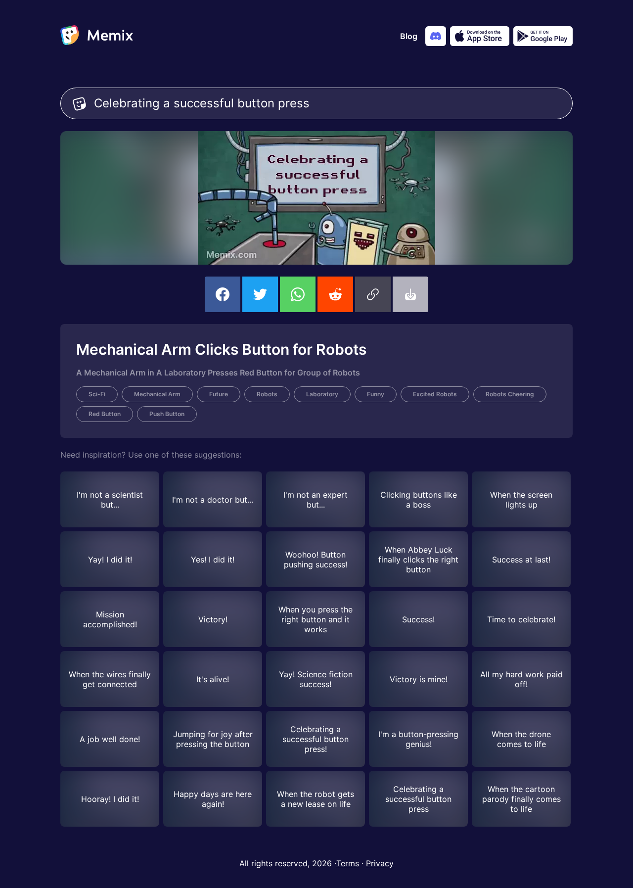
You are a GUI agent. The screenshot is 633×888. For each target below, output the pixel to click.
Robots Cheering (510, 394)
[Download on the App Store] (479, 36)
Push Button (166, 414)
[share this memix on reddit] (335, 294)
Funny (375, 394)
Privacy (380, 863)
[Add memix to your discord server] (435, 36)
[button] (373, 294)
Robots (267, 394)
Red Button (105, 414)
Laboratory (322, 394)
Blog (408, 36)
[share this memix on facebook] (222, 294)
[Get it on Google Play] (543, 36)
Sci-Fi (97, 394)
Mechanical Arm (157, 394)
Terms (347, 863)
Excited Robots (435, 394)
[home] (96, 36)
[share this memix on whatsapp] (298, 294)
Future (218, 394)
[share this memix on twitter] (260, 294)
